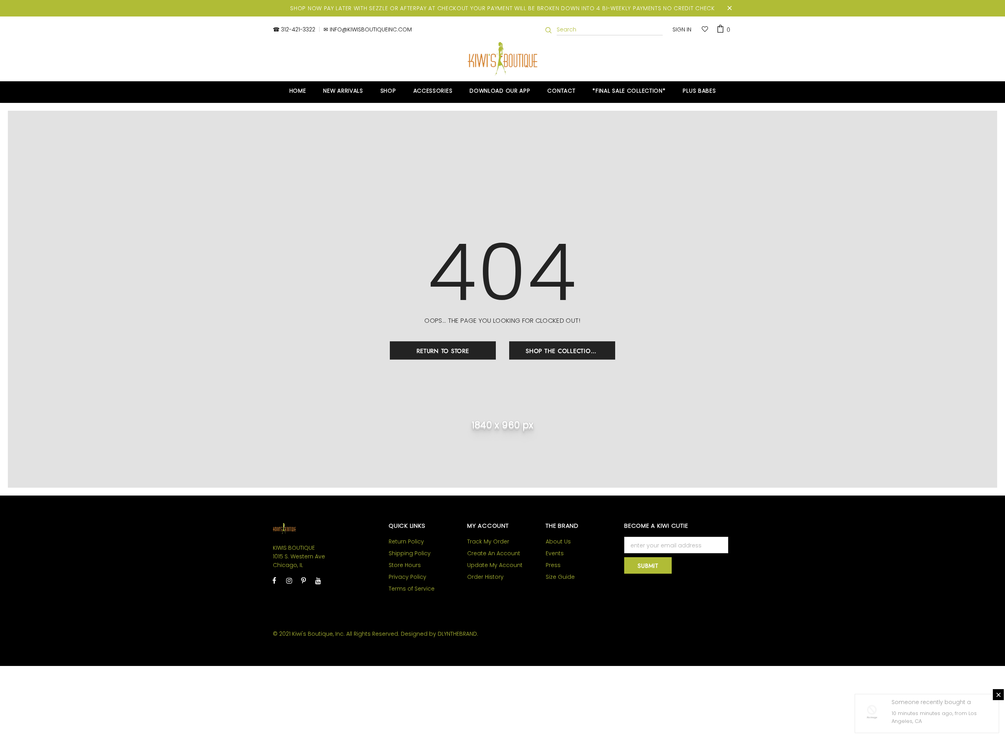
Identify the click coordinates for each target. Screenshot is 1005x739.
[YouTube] (318, 580)
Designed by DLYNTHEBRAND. (439, 634)
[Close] (998, 694)
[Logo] (503, 58)
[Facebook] (274, 580)
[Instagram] (289, 580)
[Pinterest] (303, 580)
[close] (729, 8)
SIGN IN (681, 29)
